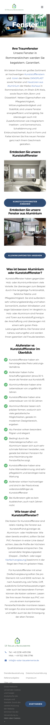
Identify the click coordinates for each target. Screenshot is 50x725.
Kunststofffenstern (34, 74)
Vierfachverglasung (15, 560)
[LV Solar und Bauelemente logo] (14, 4)
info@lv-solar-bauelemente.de (24, 660)
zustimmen (35, 704)
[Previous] (6, 176)
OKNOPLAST (36, 78)
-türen (14, 78)
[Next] (44, 176)
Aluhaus (35, 86)
